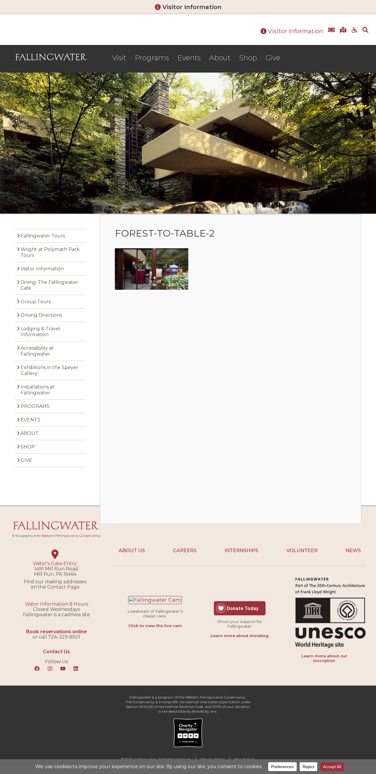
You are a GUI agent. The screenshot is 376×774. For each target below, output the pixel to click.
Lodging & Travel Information (40, 331)
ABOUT (29, 433)
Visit (119, 57)
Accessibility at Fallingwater (37, 351)
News (353, 550)
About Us (132, 550)
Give (273, 57)
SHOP (28, 447)
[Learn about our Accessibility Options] (354, 34)
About (220, 57)
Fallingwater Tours (43, 236)
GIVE (26, 460)
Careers (185, 550)
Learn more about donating (239, 635)
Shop (248, 57)
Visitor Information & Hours (56, 604)
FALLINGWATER (51, 57)
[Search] (365, 34)
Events (189, 57)
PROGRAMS (35, 406)
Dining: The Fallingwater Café (49, 285)
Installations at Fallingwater (38, 390)
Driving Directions (41, 315)
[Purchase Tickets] (331, 34)
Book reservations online (56, 631)
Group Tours (36, 301)
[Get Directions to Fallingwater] (343, 34)
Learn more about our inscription (324, 658)
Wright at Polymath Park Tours (50, 252)
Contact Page (63, 587)
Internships (241, 550)
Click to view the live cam (155, 625)
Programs (152, 57)
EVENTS (30, 420)
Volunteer (302, 550)
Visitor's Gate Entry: (55, 563)
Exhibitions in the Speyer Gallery (49, 370)
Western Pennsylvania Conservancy (71, 535)
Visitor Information (191, 7)
